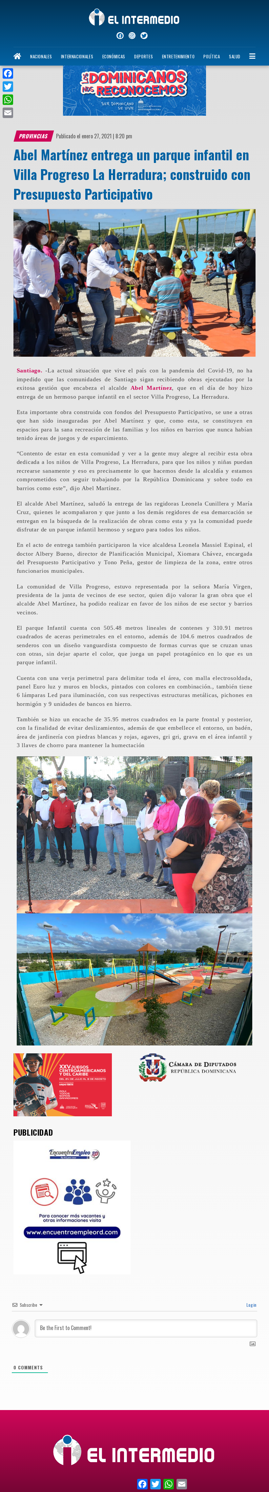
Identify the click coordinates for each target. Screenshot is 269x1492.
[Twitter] (7, 86)
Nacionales (41, 56)
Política (211, 56)
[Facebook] (7, 73)
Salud (234, 56)
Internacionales (77, 56)
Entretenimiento (178, 56)
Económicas (113, 56)
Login (251, 1304)
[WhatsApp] (7, 99)
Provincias (33, 136)
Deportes (143, 56)
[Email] (7, 112)
